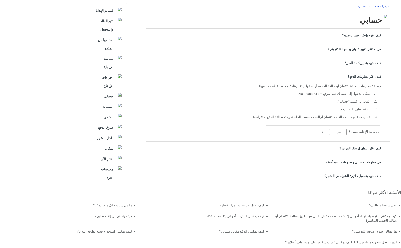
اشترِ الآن (107, 159)
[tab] (268, 35)
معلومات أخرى (107, 173)
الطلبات (107, 106)
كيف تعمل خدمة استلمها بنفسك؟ (241, 205)
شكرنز (108, 148)
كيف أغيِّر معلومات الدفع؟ (364, 76)
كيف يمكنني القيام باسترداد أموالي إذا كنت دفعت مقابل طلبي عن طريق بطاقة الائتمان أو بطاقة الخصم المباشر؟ (336, 219)
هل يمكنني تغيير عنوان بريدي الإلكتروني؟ (354, 49)
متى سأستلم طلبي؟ (383, 205)
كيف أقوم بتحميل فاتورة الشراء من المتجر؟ (352, 176)
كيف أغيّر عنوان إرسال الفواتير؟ (360, 148)
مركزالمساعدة (381, 6)
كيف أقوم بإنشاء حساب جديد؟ (361, 35)
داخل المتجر (105, 138)
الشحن (108, 117)
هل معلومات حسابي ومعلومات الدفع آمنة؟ (353, 162)
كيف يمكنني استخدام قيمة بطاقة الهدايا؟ (104, 231)
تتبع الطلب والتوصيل (106, 25)
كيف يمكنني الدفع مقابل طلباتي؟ (241, 231)
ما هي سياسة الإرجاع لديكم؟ (112, 205)
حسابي (362, 6)
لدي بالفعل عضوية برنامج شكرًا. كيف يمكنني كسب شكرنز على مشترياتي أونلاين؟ (341, 242)
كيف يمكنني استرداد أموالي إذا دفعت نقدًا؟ (235, 216)
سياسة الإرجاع (108, 63)
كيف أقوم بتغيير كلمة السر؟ (363, 63)
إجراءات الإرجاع (107, 82)
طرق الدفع (105, 127)
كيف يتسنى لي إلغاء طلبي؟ (113, 216)
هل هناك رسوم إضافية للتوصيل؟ (374, 231)
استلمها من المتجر (105, 44)
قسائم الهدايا (104, 10)
